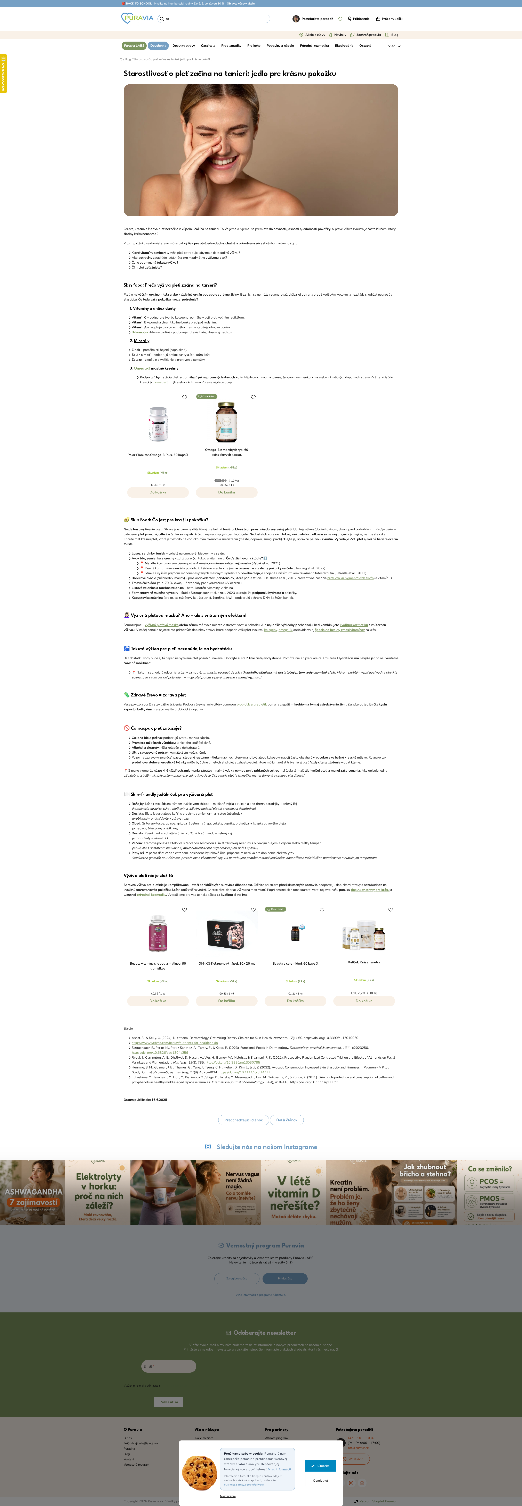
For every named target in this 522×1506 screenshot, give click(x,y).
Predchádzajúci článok (244, 1120)
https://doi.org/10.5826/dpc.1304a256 (160, 1052)
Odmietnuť (320, 1481)
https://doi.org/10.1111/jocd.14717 (244, 1072)
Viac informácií (279, 1469)
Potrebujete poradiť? (317, 19)
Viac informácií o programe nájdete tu (261, 1295)
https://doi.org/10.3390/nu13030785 (233, 1062)
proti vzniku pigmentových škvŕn (350, 578)
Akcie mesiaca (204, 1438)
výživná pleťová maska (161, 625)
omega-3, (286, 630)
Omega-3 (142, 368)
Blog (394, 35)
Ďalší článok (286, 1120)
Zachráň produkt (368, 35)
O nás (128, 1438)
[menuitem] (134, 46)
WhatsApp (356, 1459)
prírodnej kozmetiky (151, 894)
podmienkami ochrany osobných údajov (187, 1386)
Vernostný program (137, 1465)
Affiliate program (276, 1438)
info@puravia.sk (358, 1448)
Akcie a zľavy (315, 35)
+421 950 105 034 (361, 1438)
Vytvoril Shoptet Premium (379, 1501)
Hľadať (277, 18)
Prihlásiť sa (285, 1278)
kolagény (270, 630)
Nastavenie (228, 1496)
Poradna (129, 1449)
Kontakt (129, 1459)
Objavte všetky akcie (241, 4)
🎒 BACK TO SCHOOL (137, 4)
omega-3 (162, 382)
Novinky (340, 35)
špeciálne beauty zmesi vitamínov (340, 630)
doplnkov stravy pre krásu (370, 890)
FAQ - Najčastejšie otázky (141, 1443)
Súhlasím (323, 1466)
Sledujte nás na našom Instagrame (267, 1147)
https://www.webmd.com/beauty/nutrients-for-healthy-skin (175, 1043)
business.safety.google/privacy (244, 1485)
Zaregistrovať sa (236, 1278)
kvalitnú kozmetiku (354, 625)
